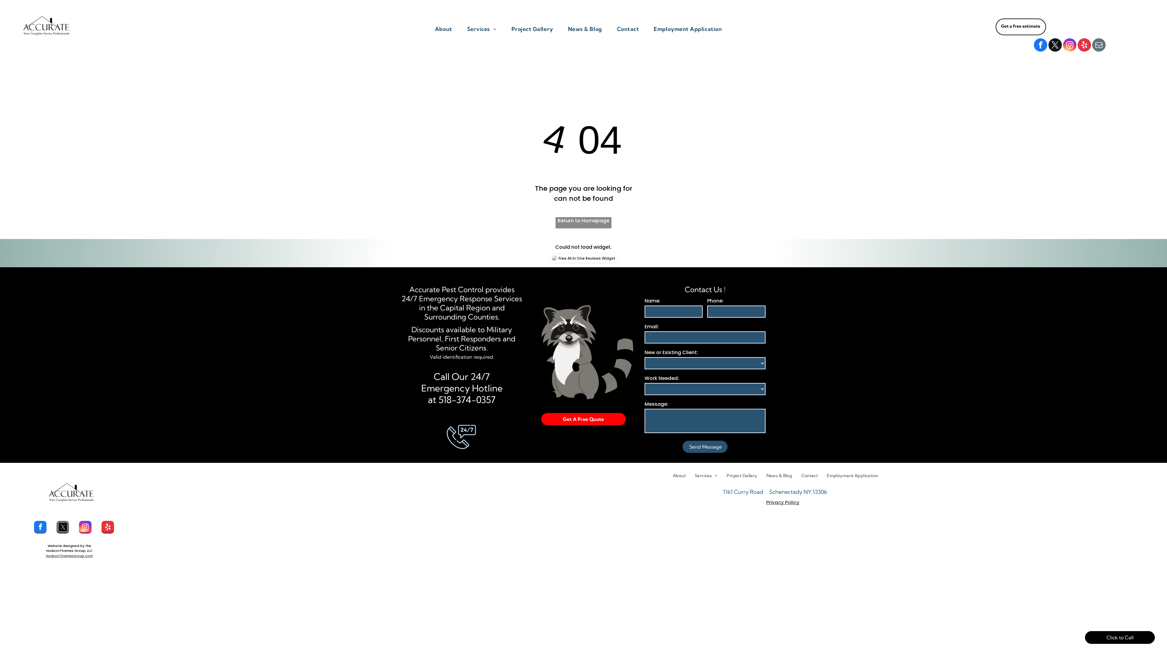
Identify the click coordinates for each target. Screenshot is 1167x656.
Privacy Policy (782, 502)
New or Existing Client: (671, 352)
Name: (652, 300)
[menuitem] (446, 29)
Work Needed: (662, 378)
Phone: (715, 300)
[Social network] (63, 528)
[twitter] (1055, 45)
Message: (656, 404)
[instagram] (1069, 45)
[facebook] (1040, 45)
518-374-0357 (467, 399)
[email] (1099, 45)
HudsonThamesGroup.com (69, 555)
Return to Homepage (583, 220)
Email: (652, 326)
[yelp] (1084, 45)
